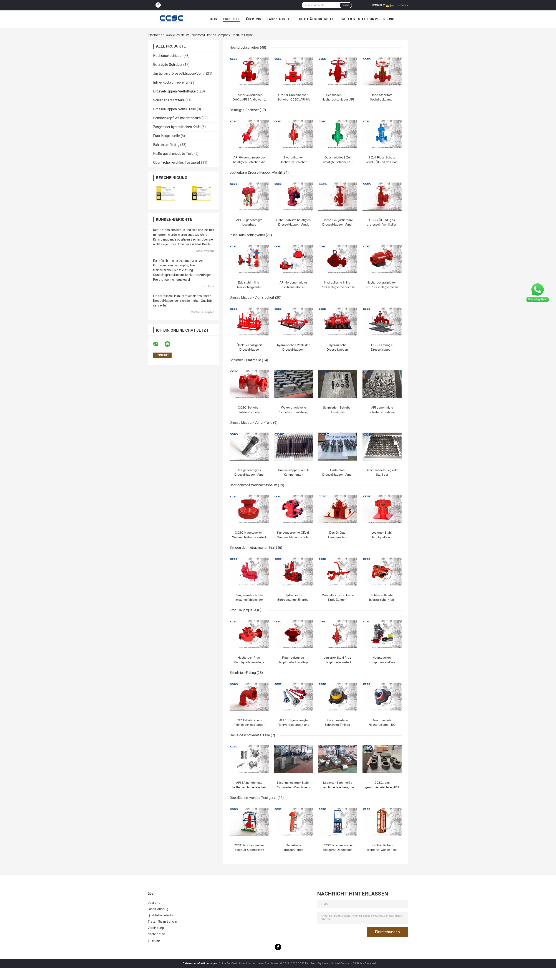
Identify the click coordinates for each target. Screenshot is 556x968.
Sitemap (154, 940)
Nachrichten (156, 934)
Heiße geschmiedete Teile (173, 154)
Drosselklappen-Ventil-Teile (174, 109)
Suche (345, 5)
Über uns (253, 19)
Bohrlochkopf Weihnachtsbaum (177, 118)
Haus (212, 19)
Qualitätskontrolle (316, 19)
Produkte (231, 19)
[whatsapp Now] (537, 292)
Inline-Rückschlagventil (171, 82)
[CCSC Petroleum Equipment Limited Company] (171, 19)
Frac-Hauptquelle (166, 136)
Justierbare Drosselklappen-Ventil (179, 73)
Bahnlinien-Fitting (166, 145)
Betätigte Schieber (167, 65)
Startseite (155, 35)
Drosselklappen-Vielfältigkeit (175, 91)
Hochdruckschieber (168, 56)
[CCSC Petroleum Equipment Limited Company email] (158, 344)
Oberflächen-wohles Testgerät (176, 162)
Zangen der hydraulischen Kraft (177, 127)
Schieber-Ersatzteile (169, 100)
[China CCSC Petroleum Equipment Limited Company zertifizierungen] (166, 193)
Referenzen (378, 5)
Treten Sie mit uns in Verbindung (367, 19)
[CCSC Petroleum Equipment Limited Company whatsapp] (170, 344)
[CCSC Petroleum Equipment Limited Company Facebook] (158, 5)
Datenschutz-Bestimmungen (200, 963)
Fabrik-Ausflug (280, 19)
